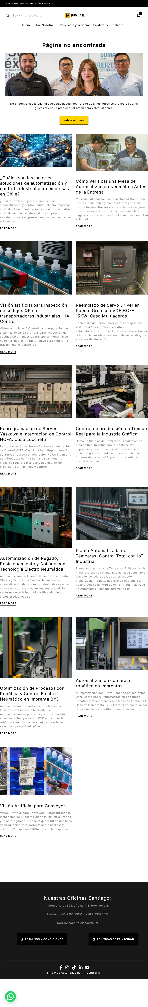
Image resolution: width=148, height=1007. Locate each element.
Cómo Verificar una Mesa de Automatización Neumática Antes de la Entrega (111, 187)
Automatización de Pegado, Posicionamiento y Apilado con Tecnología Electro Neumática (33, 564)
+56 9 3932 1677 (97, 914)
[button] (10, 996)
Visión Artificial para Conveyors (34, 805)
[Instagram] (67, 967)
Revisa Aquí (49, 3)
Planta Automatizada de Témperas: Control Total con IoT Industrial (110, 556)
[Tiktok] (74, 967)
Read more (8, 228)
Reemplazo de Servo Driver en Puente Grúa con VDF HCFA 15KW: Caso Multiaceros (108, 311)
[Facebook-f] (61, 967)
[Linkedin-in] (81, 967)
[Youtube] (87, 967)
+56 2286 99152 (71, 914)
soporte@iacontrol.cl (83, 923)
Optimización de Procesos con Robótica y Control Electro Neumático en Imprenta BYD (32, 694)
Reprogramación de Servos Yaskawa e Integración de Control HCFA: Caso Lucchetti (35, 434)
